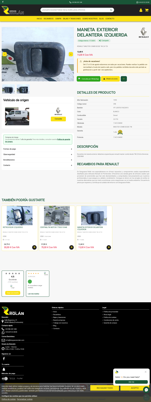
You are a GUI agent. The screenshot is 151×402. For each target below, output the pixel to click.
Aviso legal (107, 315)
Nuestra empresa (59, 320)
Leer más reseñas (33, 294)
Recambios (57, 315)
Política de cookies (110, 317)
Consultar (58, 119)
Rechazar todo (105, 388)
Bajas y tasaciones (59, 317)
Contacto (56, 329)
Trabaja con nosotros (60, 323)
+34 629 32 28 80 (11, 332)
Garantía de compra (110, 323)
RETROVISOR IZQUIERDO (13, 227)
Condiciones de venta (111, 320)
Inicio (55, 312)
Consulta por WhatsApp (90, 79)
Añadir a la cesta (112, 79)
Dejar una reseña (12, 293)
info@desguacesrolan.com (15, 340)
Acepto (135, 388)
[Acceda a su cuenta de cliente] (140, 10)
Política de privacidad (111, 312)
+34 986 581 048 (11, 329)
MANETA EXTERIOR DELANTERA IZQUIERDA (90, 228)
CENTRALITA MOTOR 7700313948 (53, 227)
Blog (54, 326)
